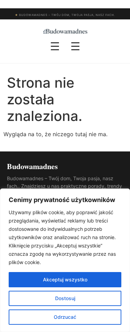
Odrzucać (65, 317)
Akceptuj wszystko (65, 279)
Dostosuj (65, 298)
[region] (65, 260)
